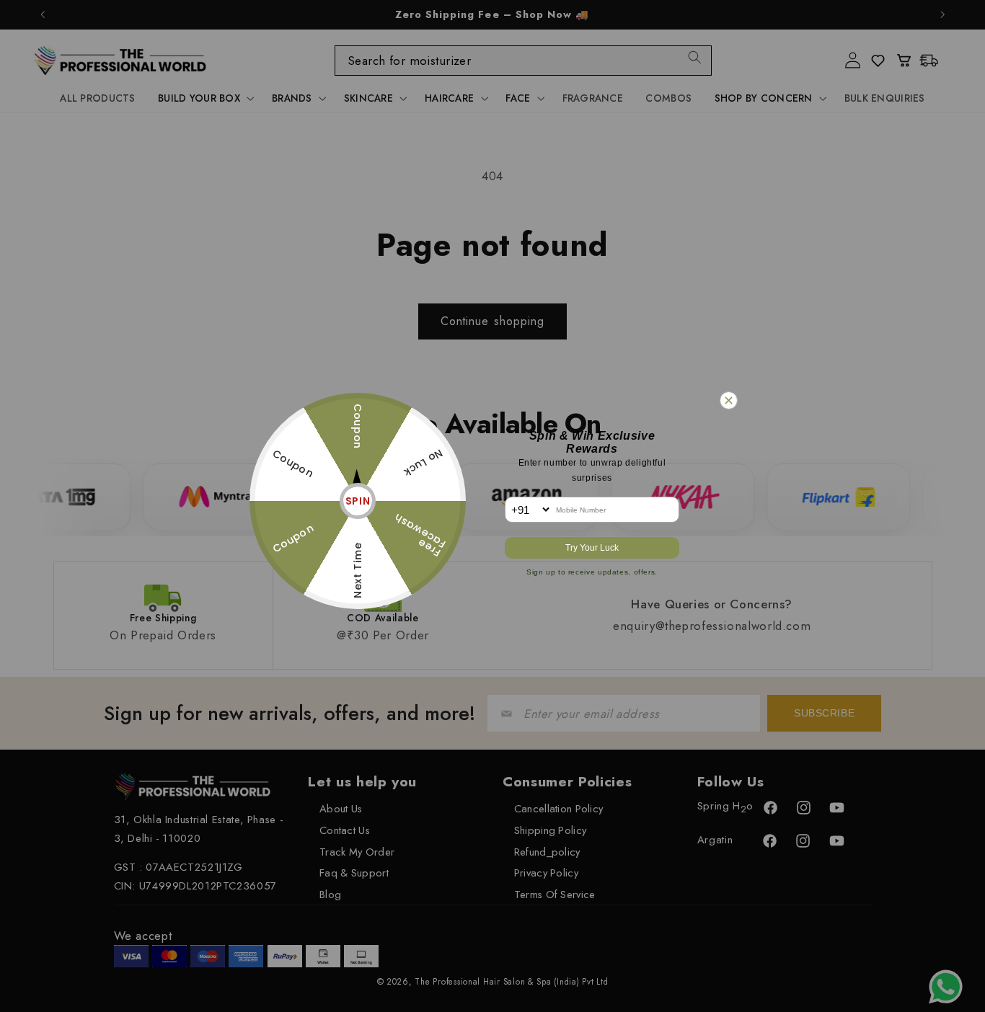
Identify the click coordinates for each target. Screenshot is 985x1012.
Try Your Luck (592, 548)
